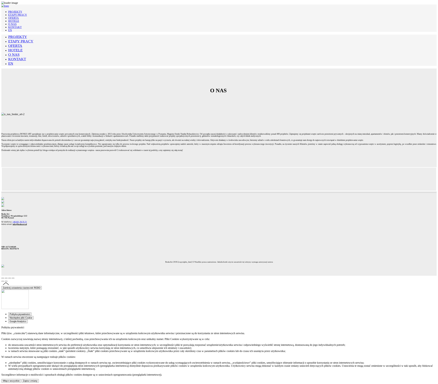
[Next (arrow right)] (6, 281)
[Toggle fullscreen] (9, 278)
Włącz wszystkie (11, 381)
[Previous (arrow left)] (2, 281)
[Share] (6, 278)
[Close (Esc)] (2, 278)
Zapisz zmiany (30, 381)
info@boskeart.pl (20, 224)
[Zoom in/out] (13, 278)
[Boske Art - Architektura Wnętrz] (5, 5)
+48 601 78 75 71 (19, 222)
